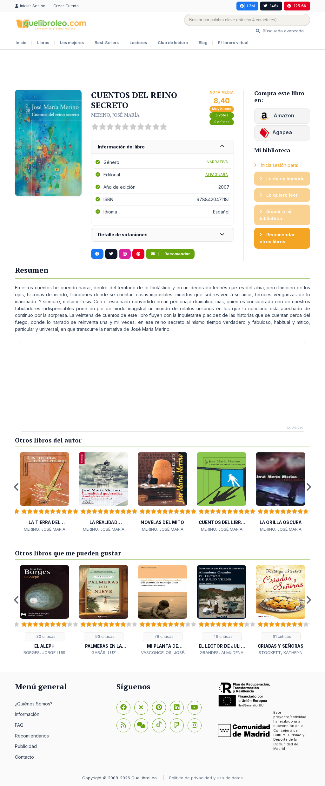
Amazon (283, 115)
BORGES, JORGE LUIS (44, 652)
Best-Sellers (107, 42)
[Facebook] (123, 708)
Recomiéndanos (32, 735)
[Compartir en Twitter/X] (111, 254)
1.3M (250, 5)
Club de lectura (173, 42)
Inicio (21, 42)
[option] (44, 492)
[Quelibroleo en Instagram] (125, 254)
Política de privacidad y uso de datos (206, 777)
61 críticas (281, 636)
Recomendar (176, 254)
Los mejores (72, 42)
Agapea (282, 132)
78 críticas (163, 636)
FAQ (19, 725)
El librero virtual (233, 42)
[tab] (162, 147)
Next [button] (308, 487)
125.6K (300, 5)
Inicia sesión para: (279, 165)
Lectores (138, 42)
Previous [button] (16, 487)
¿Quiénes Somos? (33, 703)
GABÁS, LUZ (103, 652)
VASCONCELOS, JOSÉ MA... (162, 653)
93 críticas (104, 636)
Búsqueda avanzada (283, 30)
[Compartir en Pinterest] (138, 254)
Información (27, 714)
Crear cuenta (66, 5)
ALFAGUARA (216, 174)
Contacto (24, 757)
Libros (43, 42)
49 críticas (222, 636)
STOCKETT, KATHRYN (280, 652)
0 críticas (221, 122)
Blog (203, 42)
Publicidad (26, 746)
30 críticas (45, 636)
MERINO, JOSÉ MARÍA (115, 115)
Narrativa (217, 162)
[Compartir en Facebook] (97, 254)
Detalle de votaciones (123, 234)
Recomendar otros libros (277, 238)
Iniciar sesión (33, 5)
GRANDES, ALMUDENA (221, 652)
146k (274, 5)
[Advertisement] (162, 70)
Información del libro (121, 146)
